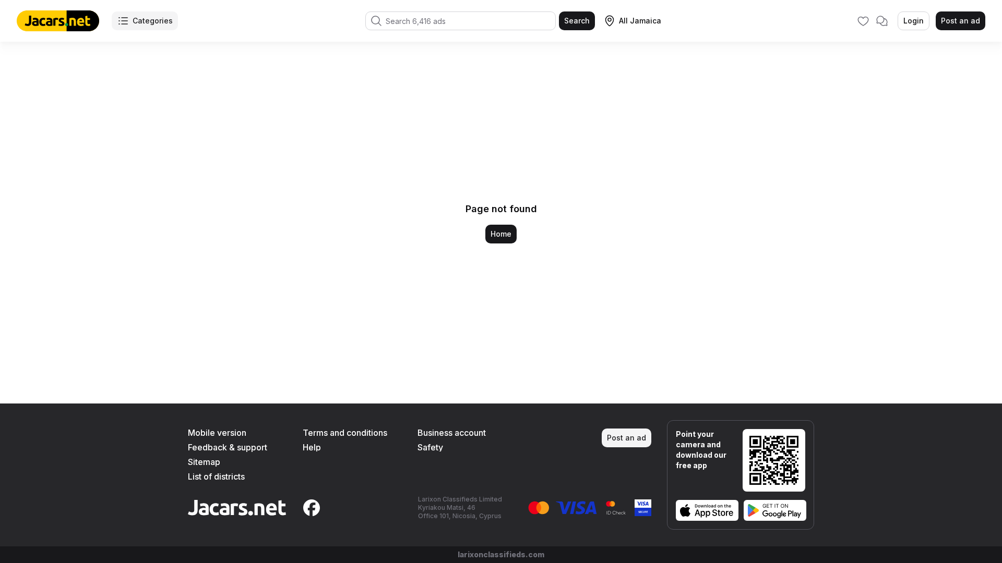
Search (577, 20)
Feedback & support (227, 447)
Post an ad (960, 20)
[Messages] (882, 20)
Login (913, 20)
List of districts (216, 476)
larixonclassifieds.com (501, 554)
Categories (153, 20)
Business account (452, 433)
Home (501, 233)
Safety (430, 447)
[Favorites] (863, 20)
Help (312, 447)
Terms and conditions (345, 433)
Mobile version (217, 433)
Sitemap (204, 462)
